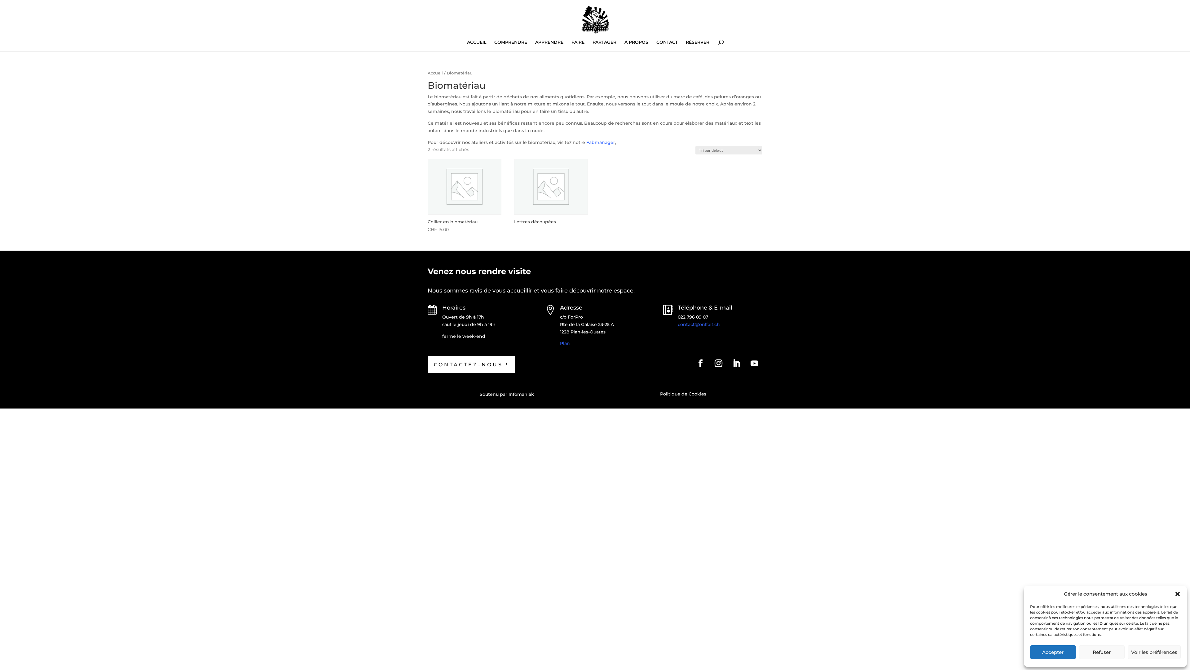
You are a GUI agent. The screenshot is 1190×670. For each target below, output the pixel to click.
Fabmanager (600, 142)
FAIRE (577, 42)
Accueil (435, 73)
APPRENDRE (549, 42)
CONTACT (667, 42)
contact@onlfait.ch (699, 324)
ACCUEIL (476, 42)
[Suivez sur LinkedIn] (736, 363)
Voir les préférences (1154, 652)
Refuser (1102, 652)
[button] (1178, 594)
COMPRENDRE (510, 42)
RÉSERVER (697, 42)
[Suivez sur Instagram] (718, 363)
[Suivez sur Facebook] (700, 363)
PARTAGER (604, 42)
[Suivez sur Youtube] (754, 363)
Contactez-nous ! (471, 365)
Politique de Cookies (683, 394)
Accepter (1053, 652)
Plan (565, 343)
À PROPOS (636, 42)
